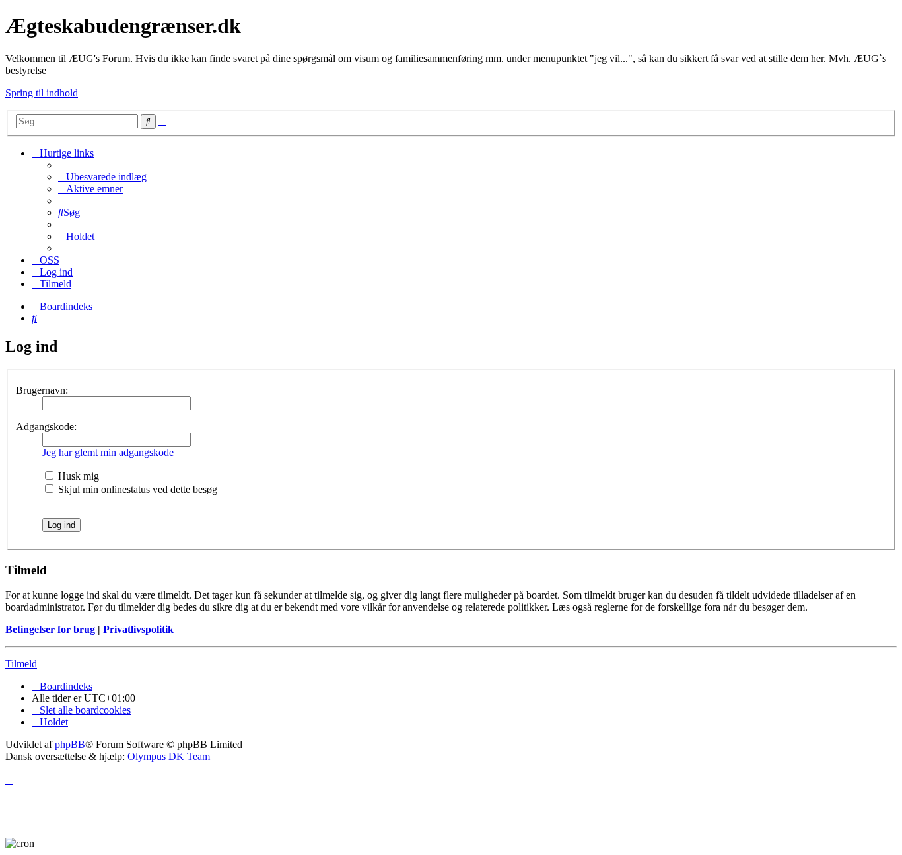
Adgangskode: (46, 426)
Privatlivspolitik (138, 629)
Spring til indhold (41, 92)
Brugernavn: (42, 390)
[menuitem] (102, 176)
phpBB (70, 744)
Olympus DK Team (168, 756)
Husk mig (77, 476)
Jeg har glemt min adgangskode (108, 452)
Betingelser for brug (50, 629)
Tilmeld (21, 663)
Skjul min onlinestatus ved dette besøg (136, 489)
